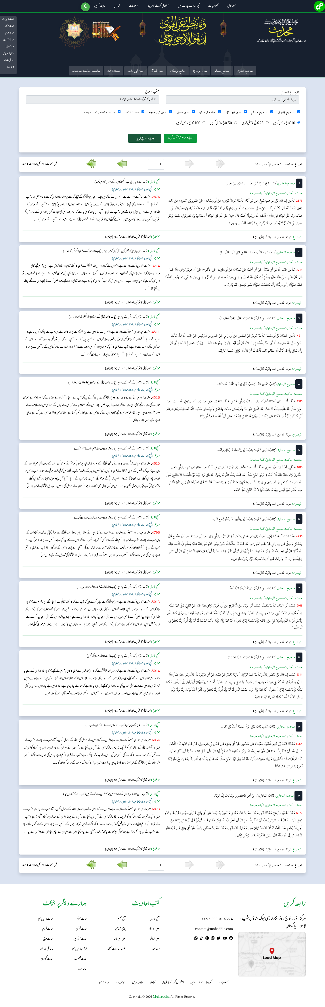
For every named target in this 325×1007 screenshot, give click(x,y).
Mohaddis (161, 996)
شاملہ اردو (10, 67)
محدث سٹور (81, 919)
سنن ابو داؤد (200, 70)
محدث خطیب (80, 959)
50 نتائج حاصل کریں (221, 123)
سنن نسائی (157, 70)
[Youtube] (225, 939)
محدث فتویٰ (9, 26)
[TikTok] (201, 939)
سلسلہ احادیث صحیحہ (86, 70)
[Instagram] (212, 939)
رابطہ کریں (99, 6)
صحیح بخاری (245, 70)
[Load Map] (272, 954)
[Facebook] (231, 939)
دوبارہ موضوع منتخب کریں (180, 138)
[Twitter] (218, 939)
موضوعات (134, 6)
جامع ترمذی (177, 70)
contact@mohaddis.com (214, 929)
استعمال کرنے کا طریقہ (158, 6)
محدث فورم (9, 33)
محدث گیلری (47, 959)
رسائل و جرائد (9, 60)
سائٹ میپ (102, 983)
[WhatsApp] (196, 939)
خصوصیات (213, 6)
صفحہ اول (231, 6)
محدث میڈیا (10, 46)
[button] (85, 6)
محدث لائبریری (8, 19)
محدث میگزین (8, 39)
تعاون (117, 6)
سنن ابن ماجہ (135, 70)
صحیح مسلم (221, 70)
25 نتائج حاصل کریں (252, 123)
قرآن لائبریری (8, 53)
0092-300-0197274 (217, 919)
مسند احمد (113, 70)
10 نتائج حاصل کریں (284, 123)
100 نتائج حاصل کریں (188, 123)
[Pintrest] (207, 939)
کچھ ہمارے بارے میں (188, 6)
